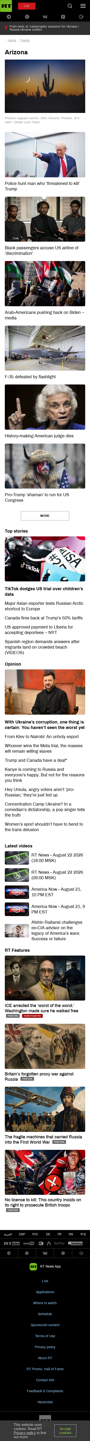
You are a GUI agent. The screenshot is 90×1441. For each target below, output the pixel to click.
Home (12, 40)
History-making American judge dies (39, 436)
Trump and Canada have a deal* (36, 760)
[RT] (12, 1244)
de (48, 1234)
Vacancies (45, 1402)
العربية (8, 1234)
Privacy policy (45, 1347)
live (27, 6)
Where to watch (45, 1303)
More (45, 515)
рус (35, 1234)
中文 (83, 1234)
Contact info (45, 1380)
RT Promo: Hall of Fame (45, 1369)
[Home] (6, 6)
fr (59, 1234)
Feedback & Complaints (45, 1391)
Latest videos (18, 846)
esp (22, 1234)
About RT (45, 1358)
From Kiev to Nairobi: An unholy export (42, 736)
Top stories (16, 531)
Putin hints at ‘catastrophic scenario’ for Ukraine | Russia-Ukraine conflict (44, 28)
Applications (45, 1292)
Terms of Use (45, 1336)
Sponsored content (45, 1325)
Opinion (13, 664)
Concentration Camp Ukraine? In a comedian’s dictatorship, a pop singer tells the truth (45, 810)
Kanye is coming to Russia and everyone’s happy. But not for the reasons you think (44, 775)
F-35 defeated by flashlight (30, 376)
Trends (25, 40)
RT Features (17, 950)
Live (45, 1281)
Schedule (45, 1314)
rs (71, 1234)
